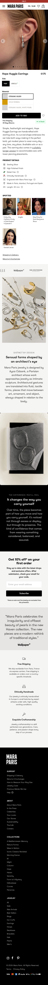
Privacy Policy (19, 969)
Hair (8, 937)
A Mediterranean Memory (17, 841)
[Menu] (3, 6)
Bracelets (10, 934)
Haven (9, 872)
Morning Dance (13, 855)
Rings (9, 916)
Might (9, 862)
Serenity (10, 876)
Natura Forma (13, 845)
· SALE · (24, 1)
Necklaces (11, 930)
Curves (10, 886)
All (8, 902)
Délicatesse (11, 883)
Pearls (9, 941)
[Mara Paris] (15, 6)
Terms (8, 969)
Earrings (10, 923)
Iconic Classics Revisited (17, 852)
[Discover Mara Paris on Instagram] (8, 958)
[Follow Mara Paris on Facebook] (13, 958)
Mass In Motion (13, 848)
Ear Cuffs (11, 920)
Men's (9, 944)
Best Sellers (11, 913)
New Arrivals (12, 909)
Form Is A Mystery (14, 879)
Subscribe (24, 593)
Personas (10, 890)
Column (10, 865)
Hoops (9, 927)
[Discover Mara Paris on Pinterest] (18, 958)
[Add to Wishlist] (43, 116)
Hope (9, 869)
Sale (8, 906)
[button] (13, 66)
